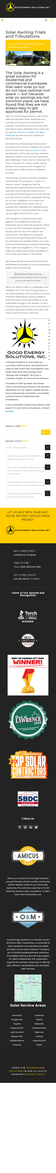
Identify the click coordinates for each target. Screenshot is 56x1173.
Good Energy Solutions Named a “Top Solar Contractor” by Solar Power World (25, 483)
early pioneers (33, 150)
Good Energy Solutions (33, 44)
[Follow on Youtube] (36, 827)
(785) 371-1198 (21, 563)
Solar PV (26, 47)
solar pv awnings (20, 97)
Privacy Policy (35, 1074)
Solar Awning (14, 47)
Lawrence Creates (26, 132)
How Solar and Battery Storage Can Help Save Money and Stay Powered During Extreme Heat (26, 470)
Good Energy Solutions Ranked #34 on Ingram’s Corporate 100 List (25, 457)
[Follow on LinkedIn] (31, 827)
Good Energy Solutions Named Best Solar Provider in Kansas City (24, 495)
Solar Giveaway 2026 (16, 447)
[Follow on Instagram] (25, 827)
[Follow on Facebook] (20, 827)
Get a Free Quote (25, 575)
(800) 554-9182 (33, 567)
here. (11, 411)
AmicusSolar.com (33, 894)
